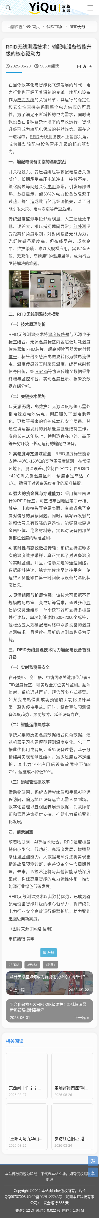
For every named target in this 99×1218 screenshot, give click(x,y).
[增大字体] (91, 66)
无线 (32, 965)
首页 (36, 26)
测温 (50, 965)
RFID (13, 965)
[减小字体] (79, 66)
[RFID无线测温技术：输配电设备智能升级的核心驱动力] (49, 288)
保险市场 (54, 26)
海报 (50, 952)
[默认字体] (85, 66)
